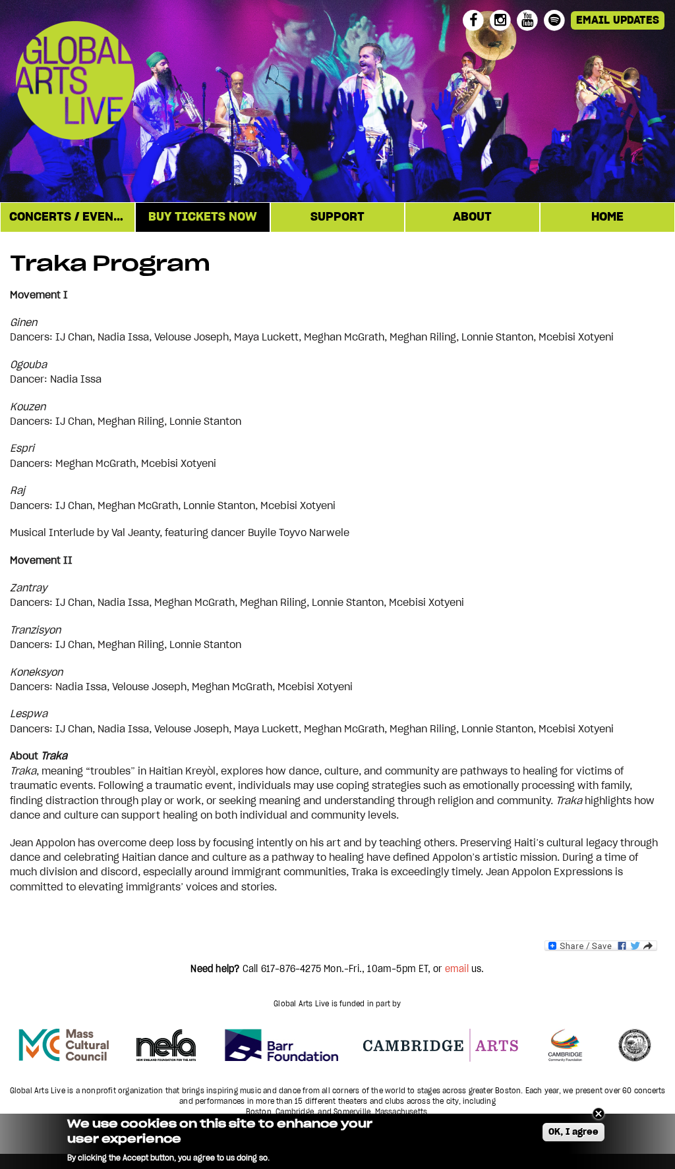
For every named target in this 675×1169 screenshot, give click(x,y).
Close (598, 1114)
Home (607, 217)
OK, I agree (573, 1132)
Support (337, 217)
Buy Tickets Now (202, 217)
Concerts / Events (68, 217)
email (457, 969)
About (472, 217)
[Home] (123, 82)
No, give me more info (314, 1157)
